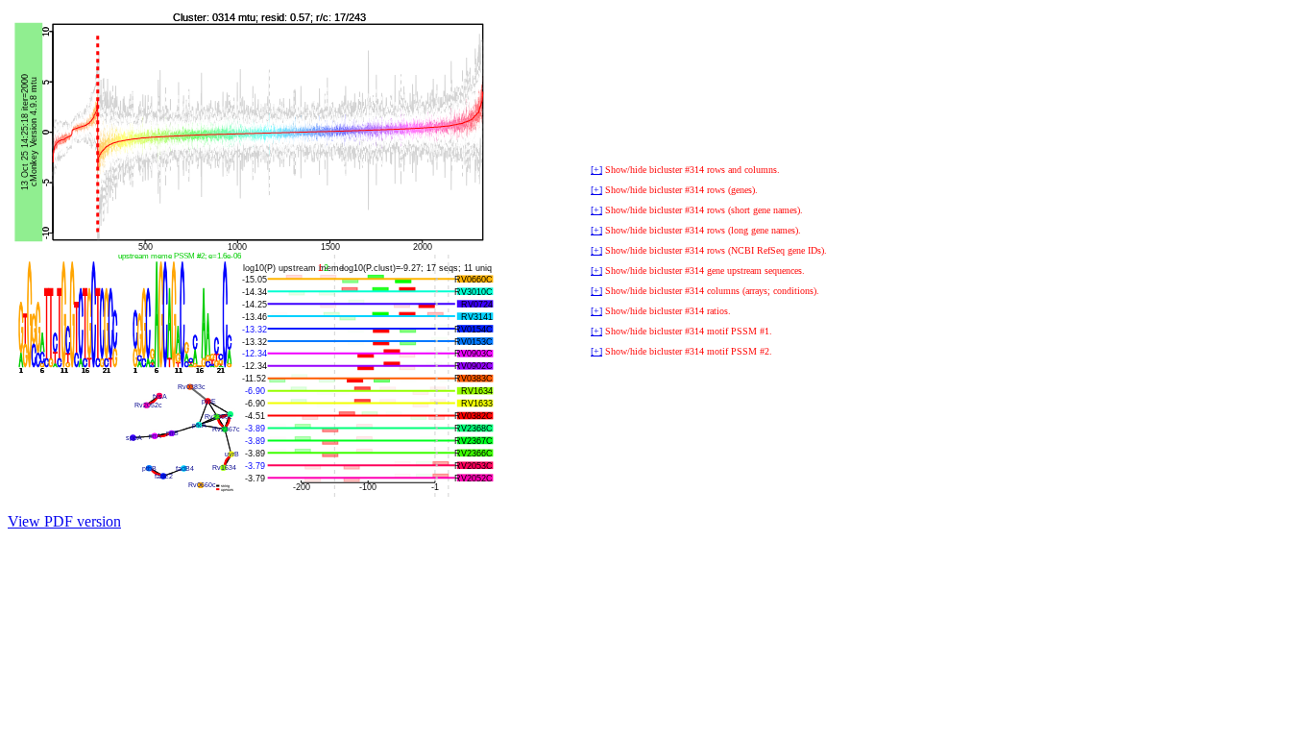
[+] (596, 169)
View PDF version (64, 521)
